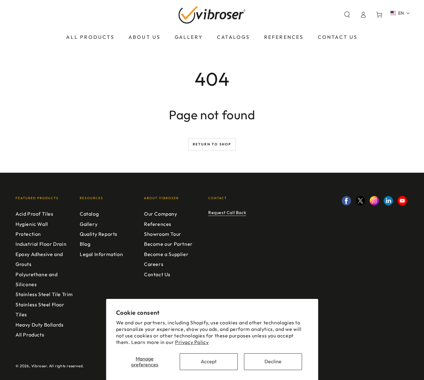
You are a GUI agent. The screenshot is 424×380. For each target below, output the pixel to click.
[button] (347, 14)
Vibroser (39, 366)
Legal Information (101, 254)
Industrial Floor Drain (41, 244)
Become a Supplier (166, 254)
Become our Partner (168, 244)
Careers (153, 264)
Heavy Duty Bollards (39, 325)
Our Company (160, 214)
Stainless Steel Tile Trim (44, 294)
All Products (30, 335)
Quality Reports (98, 234)
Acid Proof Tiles (34, 214)
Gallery (88, 224)
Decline (273, 361)
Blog (85, 244)
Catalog (89, 214)
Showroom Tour (162, 234)
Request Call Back (227, 212)
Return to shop (212, 144)
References (157, 224)
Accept (209, 361)
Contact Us (157, 274)
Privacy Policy (192, 342)
